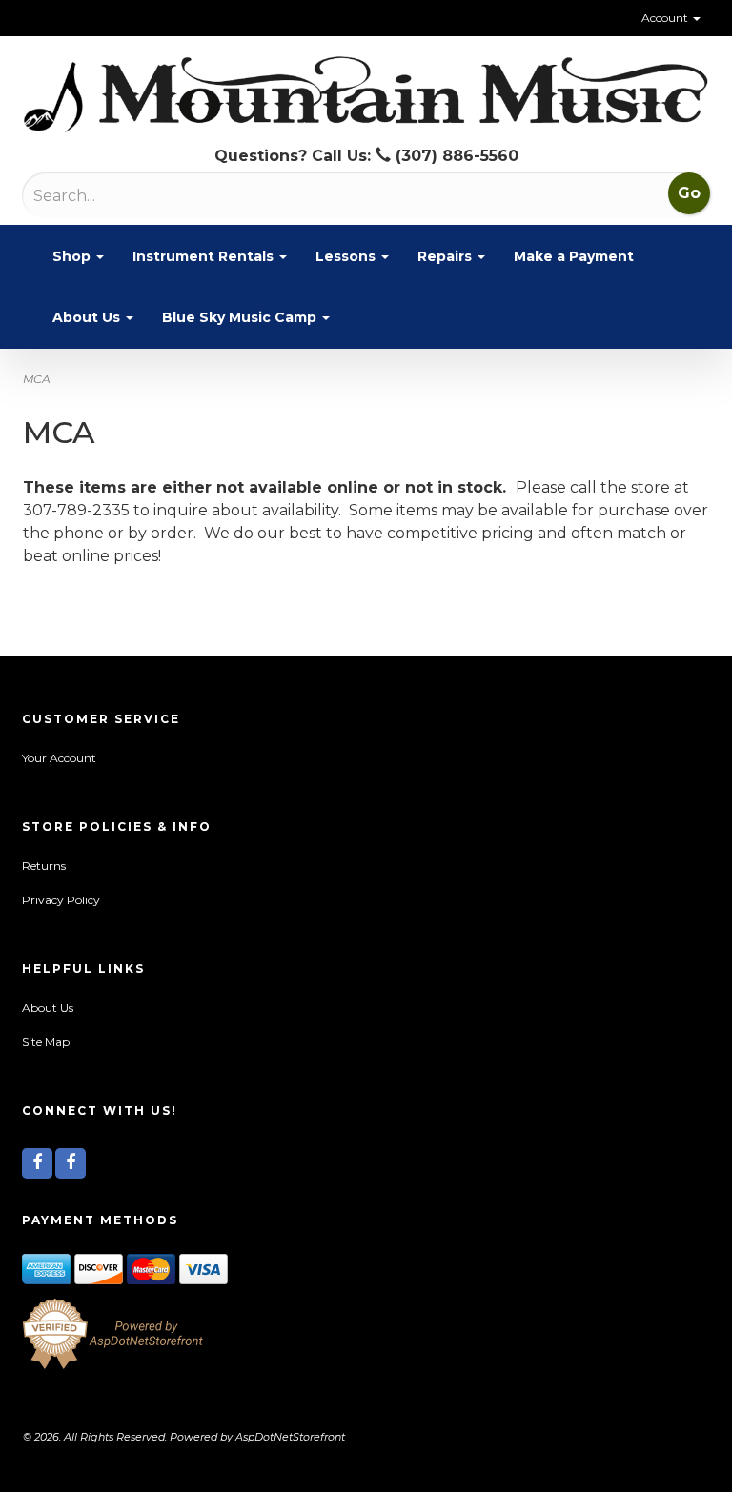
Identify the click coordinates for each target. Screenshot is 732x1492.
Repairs (446, 256)
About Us (88, 317)
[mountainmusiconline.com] (366, 95)
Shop (73, 256)
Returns (44, 865)
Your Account (59, 758)
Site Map (46, 1042)
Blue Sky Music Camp (241, 317)
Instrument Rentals (204, 256)
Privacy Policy (61, 900)
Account (666, 17)
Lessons (347, 256)
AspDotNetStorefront (290, 1436)
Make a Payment (574, 256)
